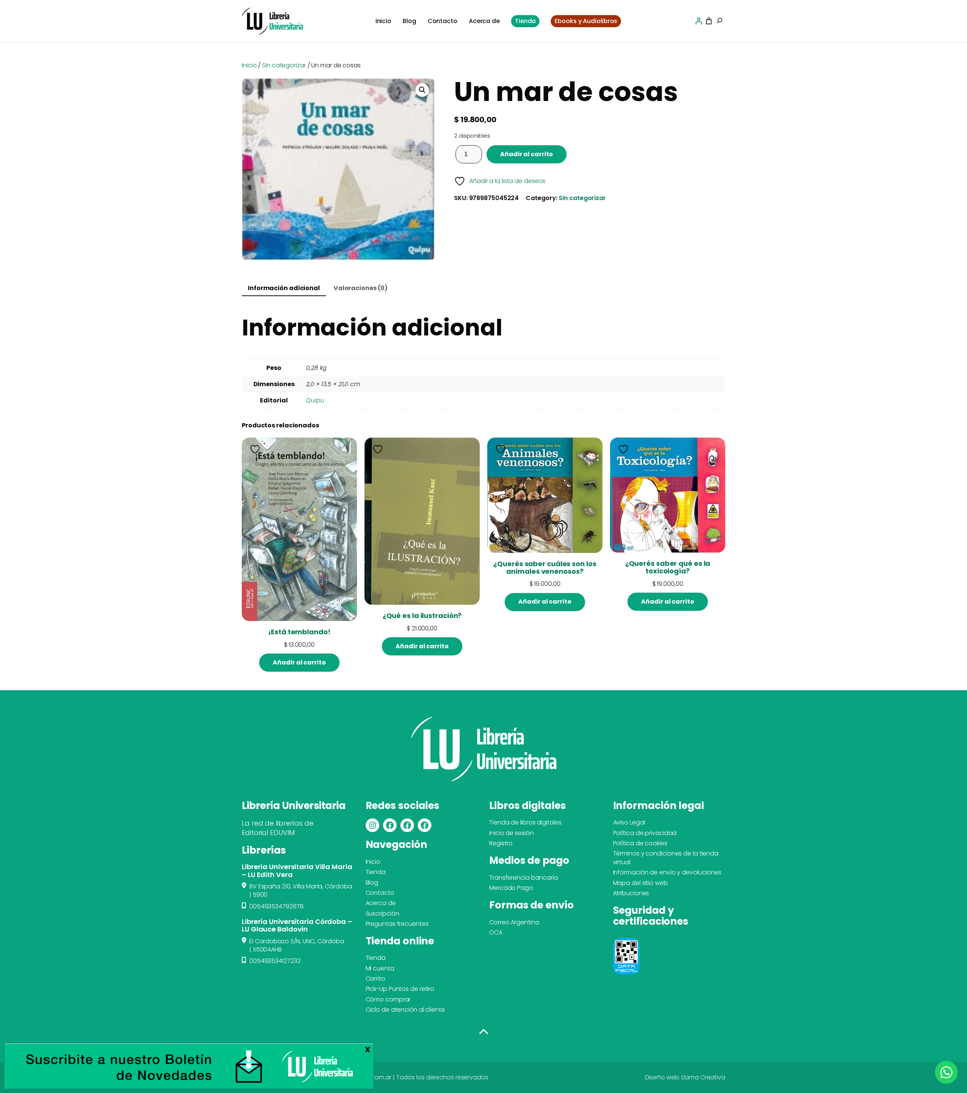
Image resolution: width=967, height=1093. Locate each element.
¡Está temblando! (299, 632)
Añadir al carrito (526, 154)
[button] (422, 90)
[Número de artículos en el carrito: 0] (709, 21)
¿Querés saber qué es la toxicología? (668, 567)
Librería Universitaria (293, 805)
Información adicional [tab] (284, 288)
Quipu (315, 400)
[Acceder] (699, 21)
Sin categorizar (284, 65)
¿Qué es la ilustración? (422, 615)
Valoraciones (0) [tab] (361, 288)
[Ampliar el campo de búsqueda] (719, 21)
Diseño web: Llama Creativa (685, 1077)
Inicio (249, 65)
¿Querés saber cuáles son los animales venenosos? (544, 568)
